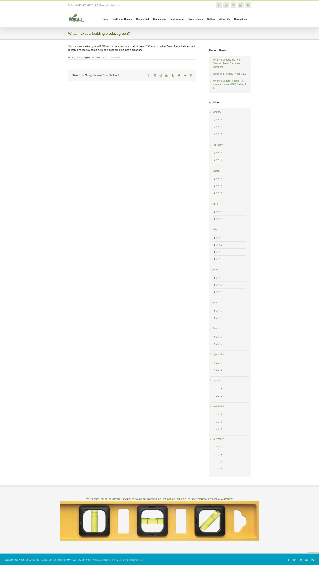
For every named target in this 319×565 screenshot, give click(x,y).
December (218, 439)
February (218, 145)
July (215, 302)
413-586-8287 (84, 559)
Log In (141, 559)
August (217, 328)
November (218, 406)
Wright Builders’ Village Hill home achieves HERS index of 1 (229, 84)
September (219, 354)
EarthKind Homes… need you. (229, 74)
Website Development (102, 559)
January (217, 112)
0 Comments (114, 57)
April (215, 204)
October (217, 380)
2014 (219, 127)
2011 (219, 428)
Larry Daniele (76, 57)
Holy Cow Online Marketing (125, 559)
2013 (219, 134)
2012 (104, 57)
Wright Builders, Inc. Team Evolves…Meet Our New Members (227, 63)
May (215, 229)
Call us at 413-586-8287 (80, 5)
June (215, 269)
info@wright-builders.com (108, 5)
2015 (219, 120)
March (216, 171)
